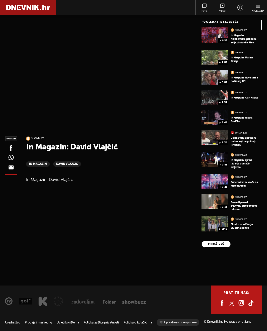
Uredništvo (12, 322)
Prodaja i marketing (38, 322)
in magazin (38, 164)
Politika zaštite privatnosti (101, 322)
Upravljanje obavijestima (180, 322)
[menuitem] (240, 7)
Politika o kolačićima (137, 322)
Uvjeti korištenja (68, 322)
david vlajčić (67, 164)
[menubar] (240, 7)
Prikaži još (216, 244)
